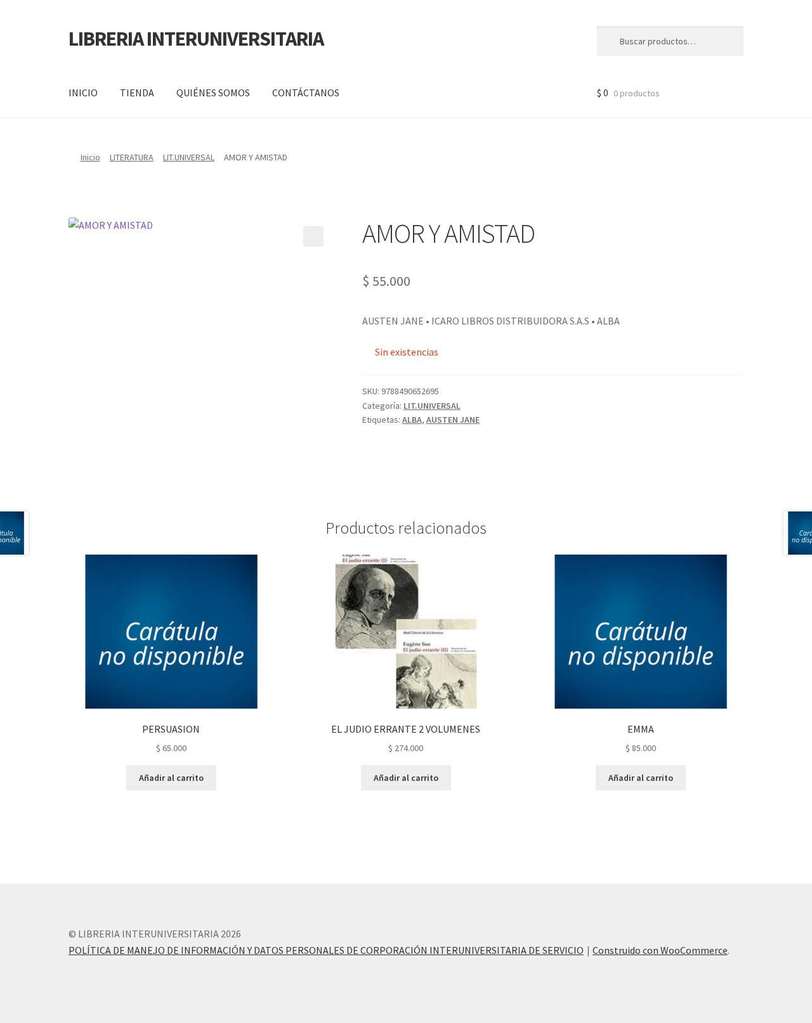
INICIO (83, 92)
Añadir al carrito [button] (171, 777)
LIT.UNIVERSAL (188, 157)
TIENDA (137, 92)
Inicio (90, 157)
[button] (313, 236)
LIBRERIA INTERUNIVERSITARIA (196, 38)
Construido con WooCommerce (660, 950)
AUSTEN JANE (453, 419)
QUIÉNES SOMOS (213, 92)
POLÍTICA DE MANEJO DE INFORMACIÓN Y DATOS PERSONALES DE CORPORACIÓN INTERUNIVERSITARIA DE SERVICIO (326, 950)
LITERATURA (132, 157)
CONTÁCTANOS (305, 92)
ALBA (412, 419)
